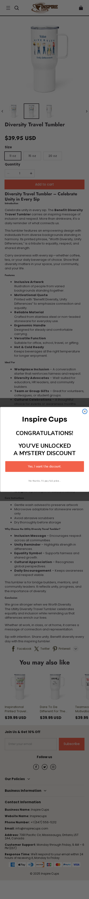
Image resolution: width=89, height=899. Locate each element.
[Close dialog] (84, 411)
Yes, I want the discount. (44, 466)
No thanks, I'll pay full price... (44, 481)
